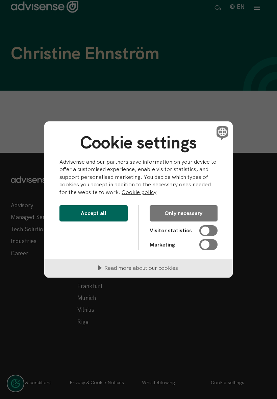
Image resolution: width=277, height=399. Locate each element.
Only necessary (183, 213)
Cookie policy (139, 192)
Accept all (93, 213)
